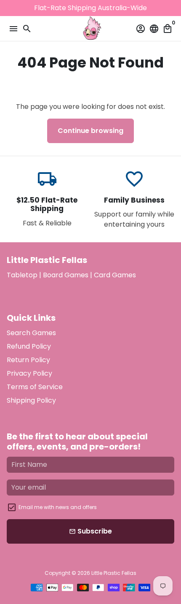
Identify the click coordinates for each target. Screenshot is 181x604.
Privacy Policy (29, 373)
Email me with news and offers (58, 507)
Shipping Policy (31, 400)
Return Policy (28, 360)
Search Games (31, 333)
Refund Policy (29, 346)
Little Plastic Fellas (113, 573)
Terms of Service (35, 387)
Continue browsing (90, 130)
